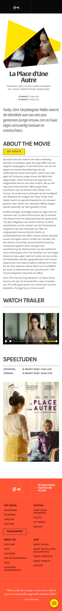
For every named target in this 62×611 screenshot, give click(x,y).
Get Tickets (14, 151)
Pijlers (37, 517)
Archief (38, 526)
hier (20, 288)
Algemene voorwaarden (12, 568)
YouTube (9, 524)
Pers (7, 563)
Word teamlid (41, 561)
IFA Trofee (39, 522)
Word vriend (41, 544)
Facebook (9, 514)
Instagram (10, 510)
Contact (38, 565)
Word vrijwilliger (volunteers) (44, 550)
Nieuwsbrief (15, 531)
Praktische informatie (40, 511)
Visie (7, 549)
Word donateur (43, 556)
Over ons (9, 544)
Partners (9, 553)
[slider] (20, 341)
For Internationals (15, 558)
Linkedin (9, 519)
